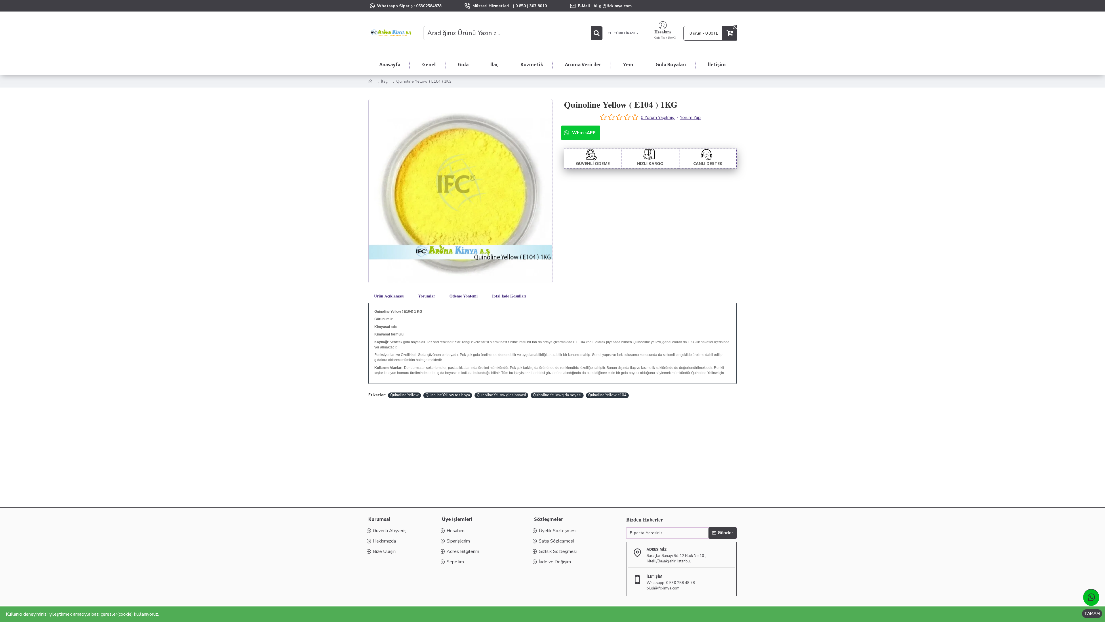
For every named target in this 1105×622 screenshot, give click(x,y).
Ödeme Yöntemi (463, 296)
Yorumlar (426, 296)
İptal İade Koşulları (509, 296)
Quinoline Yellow (404, 395)
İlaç (384, 81)
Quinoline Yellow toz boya (448, 395)
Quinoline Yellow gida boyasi (501, 395)
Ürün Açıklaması (389, 296)
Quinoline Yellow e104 (607, 395)
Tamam (1092, 613)
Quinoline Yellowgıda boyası (557, 395)
